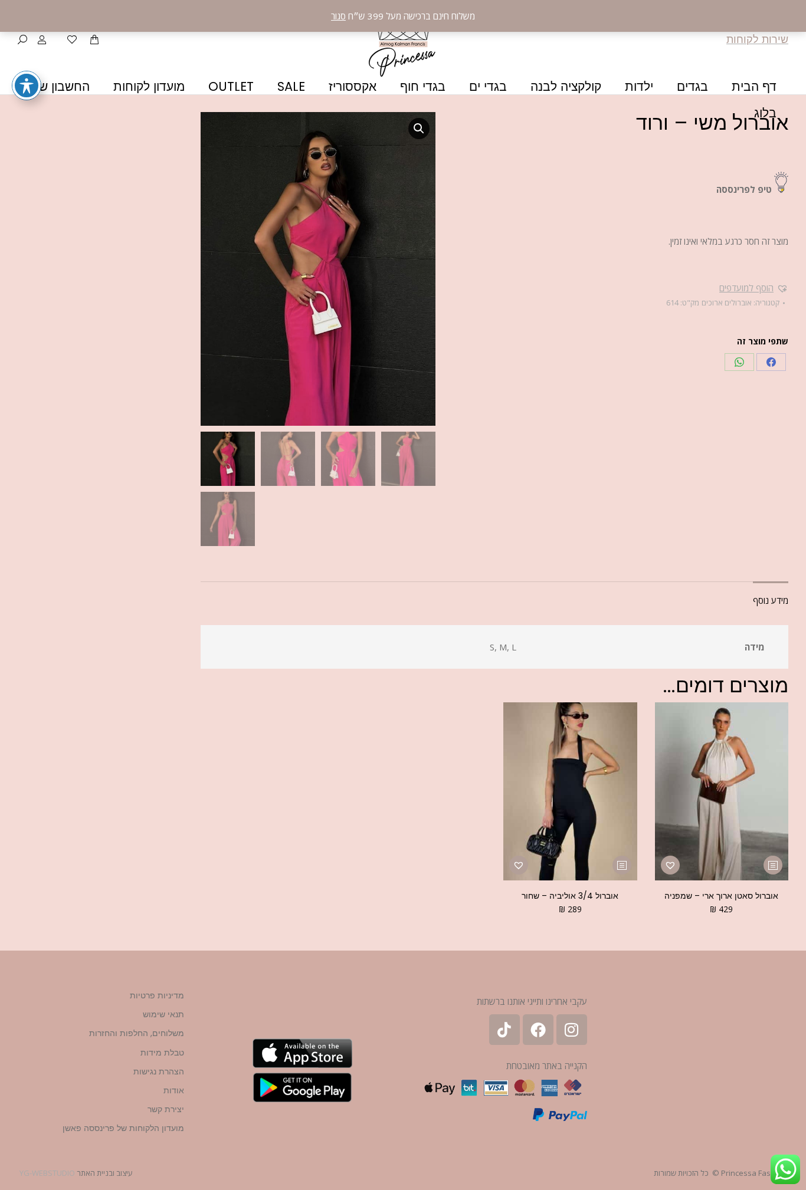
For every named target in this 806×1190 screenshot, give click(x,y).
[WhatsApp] (739, 362)
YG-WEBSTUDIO (47, 1173)
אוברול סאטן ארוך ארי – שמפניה (721, 896)
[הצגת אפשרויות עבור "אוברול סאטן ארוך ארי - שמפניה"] (773, 865)
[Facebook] (771, 362)
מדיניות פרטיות (157, 995)
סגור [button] (338, 16)
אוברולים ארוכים (727, 302)
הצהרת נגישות (158, 1071)
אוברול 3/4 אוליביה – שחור (570, 896)
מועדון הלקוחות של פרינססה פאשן (123, 1128)
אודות (173, 1090)
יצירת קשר (166, 1109)
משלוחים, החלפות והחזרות (136, 1033)
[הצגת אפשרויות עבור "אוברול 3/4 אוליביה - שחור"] (621, 865)
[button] (753, 288)
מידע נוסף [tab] (770, 600)
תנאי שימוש (163, 1014)
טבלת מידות (162, 1052)
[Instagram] (571, 1029)
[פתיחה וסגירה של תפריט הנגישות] (26, 85)
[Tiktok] (504, 1029)
